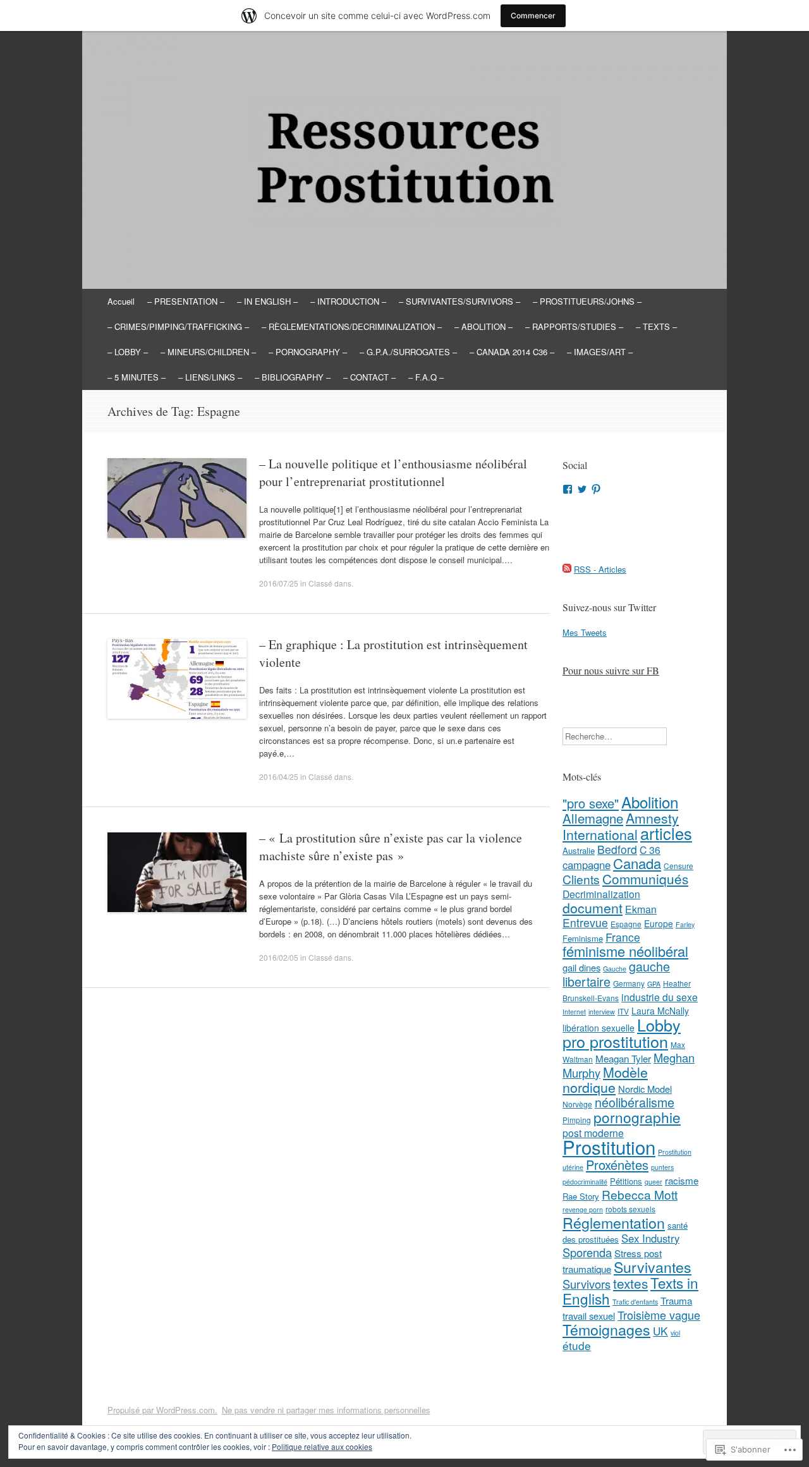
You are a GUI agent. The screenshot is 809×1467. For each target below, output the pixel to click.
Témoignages (606, 1329)
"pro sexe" (591, 803)
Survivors (587, 1283)
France (622, 937)
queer (653, 1181)
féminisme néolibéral (625, 951)
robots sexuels (630, 1208)
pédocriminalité (585, 1181)
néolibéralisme (634, 1102)
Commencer (533, 15)
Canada (637, 863)
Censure (678, 865)
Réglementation (614, 1222)
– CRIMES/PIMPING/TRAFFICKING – (178, 326)
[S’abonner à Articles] (567, 569)
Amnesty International (621, 826)
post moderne (593, 1133)
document (593, 907)
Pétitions (626, 1181)
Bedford (617, 849)
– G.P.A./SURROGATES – (408, 352)
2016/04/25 (278, 776)
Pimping (577, 1119)
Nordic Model (645, 1088)
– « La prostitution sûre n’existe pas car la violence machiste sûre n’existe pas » (390, 846)
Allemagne (593, 818)
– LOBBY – (127, 352)
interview (601, 1011)
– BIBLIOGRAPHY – (293, 377)
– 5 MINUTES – (136, 377)
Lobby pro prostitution (622, 1032)
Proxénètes (617, 1164)
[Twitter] (582, 489)
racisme (681, 1180)
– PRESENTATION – (185, 301)
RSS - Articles (600, 569)
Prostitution (609, 1146)
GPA (653, 984)
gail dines (581, 967)
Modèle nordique (605, 1079)
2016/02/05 (278, 957)
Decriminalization (601, 894)
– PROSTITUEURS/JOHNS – (587, 301)
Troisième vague (658, 1314)
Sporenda (587, 1252)
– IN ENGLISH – (267, 301)
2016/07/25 (278, 583)
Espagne (626, 923)
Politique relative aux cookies (322, 1446)
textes (630, 1283)
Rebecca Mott (640, 1194)
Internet (574, 1011)
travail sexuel (589, 1315)
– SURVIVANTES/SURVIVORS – (459, 301)
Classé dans (329, 583)
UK (660, 1331)
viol (675, 1332)
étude (577, 1345)
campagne (587, 864)
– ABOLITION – (483, 326)
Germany (629, 983)
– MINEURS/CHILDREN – (208, 352)
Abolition (649, 802)
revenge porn (583, 1209)
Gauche (614, 968)
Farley (685, 924)
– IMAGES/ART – (600, 352)
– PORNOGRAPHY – (308, 352)
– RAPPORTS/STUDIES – (574, 326)
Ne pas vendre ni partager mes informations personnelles (326, 1410)
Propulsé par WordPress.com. (162, 1410)
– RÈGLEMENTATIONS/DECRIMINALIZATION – (352, 326)
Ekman (641, 909)
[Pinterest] (596, 489)
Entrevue (585, 922)
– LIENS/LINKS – (210, 377)
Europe (658, 923)
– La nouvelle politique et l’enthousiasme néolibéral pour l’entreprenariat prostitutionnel (393, 472)
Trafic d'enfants (635, 1301)
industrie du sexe (659, 997)
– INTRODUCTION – (348, 301)
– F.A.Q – (426, 377)
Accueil (121, 301)
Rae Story (581, 1196)
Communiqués (645, 878)
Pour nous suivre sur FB (611, 670)
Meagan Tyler (623, 1058)
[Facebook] (568, 489)
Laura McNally (660, 1010)
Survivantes (652, 1266)
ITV (623, 1011)
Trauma (676, 1300)
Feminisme (583, 938)
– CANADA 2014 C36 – (512, 352)
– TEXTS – (656, 326)
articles (666, 833)
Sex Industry (650, 1238)
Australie (579, 850)
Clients (581, 878)
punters (662, 1167)
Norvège (577, 1104)
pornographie (637, 1117)
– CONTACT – (369, 377)
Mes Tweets (585, 632)
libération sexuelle (599, 1027)
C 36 (650, 849)
